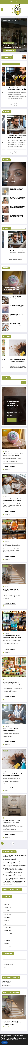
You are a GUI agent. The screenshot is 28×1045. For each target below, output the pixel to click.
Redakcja (4, 20)
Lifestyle (5, 707)
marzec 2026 (7, 919)
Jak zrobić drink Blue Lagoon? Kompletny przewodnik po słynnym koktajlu (12, 639)
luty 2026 (6, 922)
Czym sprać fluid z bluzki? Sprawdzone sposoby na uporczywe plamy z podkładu (11, 732)
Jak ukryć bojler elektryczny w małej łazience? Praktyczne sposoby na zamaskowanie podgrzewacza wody (11, 823)
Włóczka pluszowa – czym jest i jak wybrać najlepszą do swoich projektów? (12, 290)
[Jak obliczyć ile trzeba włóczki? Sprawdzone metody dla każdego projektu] (14, 486)
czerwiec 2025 (7, 948)
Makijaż (6, 963)
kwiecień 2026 (7, 916)
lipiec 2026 (6, 906)
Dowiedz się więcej (7, 50)
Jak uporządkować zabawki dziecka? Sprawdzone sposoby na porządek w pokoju (12, 685)
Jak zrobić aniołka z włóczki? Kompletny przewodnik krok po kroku (17, 308)
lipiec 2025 (6, 945)
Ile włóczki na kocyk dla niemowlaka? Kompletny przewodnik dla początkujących (16, 317)
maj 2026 (6, 912)
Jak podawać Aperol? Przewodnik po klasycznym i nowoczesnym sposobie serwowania (12, 547)
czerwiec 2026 (7, 909)
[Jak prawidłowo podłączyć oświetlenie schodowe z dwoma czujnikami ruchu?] (14, 576)
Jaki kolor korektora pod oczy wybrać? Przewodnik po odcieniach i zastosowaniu (13, 182)
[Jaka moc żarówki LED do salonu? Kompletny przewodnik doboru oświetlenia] (14, 760)
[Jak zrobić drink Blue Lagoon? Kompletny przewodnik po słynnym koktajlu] (14, 622)
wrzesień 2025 (7, 939)
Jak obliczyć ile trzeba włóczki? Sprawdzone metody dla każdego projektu (16, 299)
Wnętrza (5, 567)
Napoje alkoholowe (7, 43)
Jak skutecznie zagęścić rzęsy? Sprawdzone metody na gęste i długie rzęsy (17, 218)
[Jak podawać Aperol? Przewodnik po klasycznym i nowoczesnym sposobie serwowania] (14, 531)
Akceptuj (4, 1042)
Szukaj (6, 380)
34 (10, 845)
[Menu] (2, 9)
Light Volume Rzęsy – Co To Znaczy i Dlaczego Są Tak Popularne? (14, 405)
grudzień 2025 (7, 929)
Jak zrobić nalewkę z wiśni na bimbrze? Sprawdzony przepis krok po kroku (12, 46)
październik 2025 (8, 935)
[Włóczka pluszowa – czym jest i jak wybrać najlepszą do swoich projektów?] (14, 440)
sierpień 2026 (7, 903)
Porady (5, 432)
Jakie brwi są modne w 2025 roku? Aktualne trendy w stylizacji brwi (17, 209)
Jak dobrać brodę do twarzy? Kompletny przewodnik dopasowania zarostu (12, 139)
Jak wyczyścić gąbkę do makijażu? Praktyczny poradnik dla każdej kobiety (17, 191)
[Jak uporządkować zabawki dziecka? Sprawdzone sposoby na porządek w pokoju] (14, 669)
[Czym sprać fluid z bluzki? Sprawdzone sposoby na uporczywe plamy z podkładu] (14, 715)
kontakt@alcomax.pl (6, 987)
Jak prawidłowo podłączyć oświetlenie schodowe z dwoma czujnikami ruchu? (12, 592)
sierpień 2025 (7, 942)
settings (16, 1039)
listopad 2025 (7, 932)
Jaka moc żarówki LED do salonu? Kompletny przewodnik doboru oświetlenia (11, 362)
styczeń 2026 (7, 926)
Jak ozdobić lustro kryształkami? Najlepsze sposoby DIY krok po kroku (17, 326)
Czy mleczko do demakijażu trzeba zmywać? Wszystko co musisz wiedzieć (17, 200)
